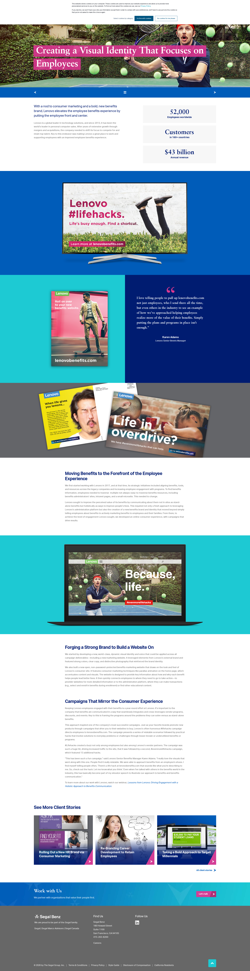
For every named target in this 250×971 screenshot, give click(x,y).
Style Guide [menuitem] (113, 965)
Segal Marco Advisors (53, 928)
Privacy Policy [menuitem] (97, 965)
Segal (37, 928)
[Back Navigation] (125, 92)
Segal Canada (72, 928)
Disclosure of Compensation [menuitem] (137, 965)
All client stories (204, 870)
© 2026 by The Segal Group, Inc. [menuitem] (49, 965)
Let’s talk (203, 894)
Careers (97, 943)
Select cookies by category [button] (123, 18)
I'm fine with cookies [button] (144, 18)
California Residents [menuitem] (164, 965)
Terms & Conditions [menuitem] (77, 965)
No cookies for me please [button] (166, 18)
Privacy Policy (146, 6)
